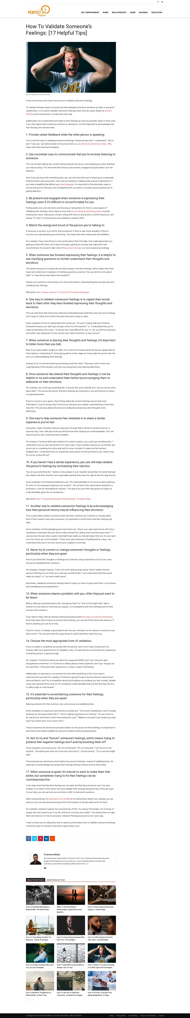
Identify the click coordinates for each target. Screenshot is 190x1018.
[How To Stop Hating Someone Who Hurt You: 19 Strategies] (71, 925)
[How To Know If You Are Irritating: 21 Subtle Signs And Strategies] (102, 953)
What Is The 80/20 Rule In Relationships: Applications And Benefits (69, 909)
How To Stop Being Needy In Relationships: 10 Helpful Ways (63, 499)
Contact (161, 1016)
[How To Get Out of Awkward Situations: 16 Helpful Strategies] (71, 980)
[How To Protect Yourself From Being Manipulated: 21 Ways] (102, 980)
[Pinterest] (40, 838)
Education (156, 12)
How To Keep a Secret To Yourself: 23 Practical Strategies (62, 292)
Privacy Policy (121, 1016)
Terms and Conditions (148, 1016)
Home (132, 12)
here (86, 864)
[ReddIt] (52, 838)
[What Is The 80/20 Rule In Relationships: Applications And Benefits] (71, 895)
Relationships (119, 12)
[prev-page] (27, 1000)
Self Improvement (90, 12)
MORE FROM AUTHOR (56, 880)
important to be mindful (59, 799)
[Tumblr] (162, 2)
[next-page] (31, 1000)
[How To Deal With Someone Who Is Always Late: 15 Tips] (71, 953)
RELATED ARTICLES (36, 880)
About (111, 1016)
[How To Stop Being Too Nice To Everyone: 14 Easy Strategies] (40, 925)
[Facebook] (158, 2)
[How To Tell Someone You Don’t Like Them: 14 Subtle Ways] (102, 925)
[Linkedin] (46, 838)
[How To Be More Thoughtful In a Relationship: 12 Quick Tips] (40, 980)
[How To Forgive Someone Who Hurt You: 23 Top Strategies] (40, 953)
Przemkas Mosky (52, 854)
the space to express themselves (97, 617)
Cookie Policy (133, 1016)
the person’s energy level (74, 248)
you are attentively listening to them (90, 144)
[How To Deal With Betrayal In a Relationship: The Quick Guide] (40, 895)
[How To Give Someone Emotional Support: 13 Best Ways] (102, 895)
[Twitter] (34, 838)
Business (143, 12)
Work (105, 12)
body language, (67, 184)
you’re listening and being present (86, 211)
